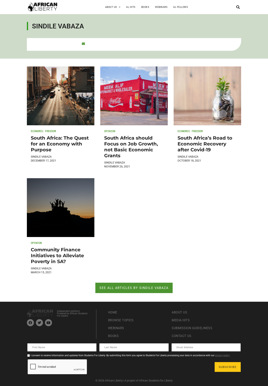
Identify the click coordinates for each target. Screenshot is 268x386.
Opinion (109, 131)
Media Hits (181, 320)
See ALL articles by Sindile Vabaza (134, 288)
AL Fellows (180, 7)
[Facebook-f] (30, 322)
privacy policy (222, 355)
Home (112, 312)
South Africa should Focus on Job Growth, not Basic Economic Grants (131, 146)
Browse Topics (121, 320)
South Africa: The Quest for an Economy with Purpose (60, 144)
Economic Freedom (43, 131)
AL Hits (130, 7)
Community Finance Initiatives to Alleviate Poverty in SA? (57, 255)
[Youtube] (48, 322)
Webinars (161, 7)
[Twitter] (39, 322)
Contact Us (181, 336)
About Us (179, 312)
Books (145, 7)
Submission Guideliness (192, 328)
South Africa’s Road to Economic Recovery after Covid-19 (205, 144)
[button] (238, 7)
